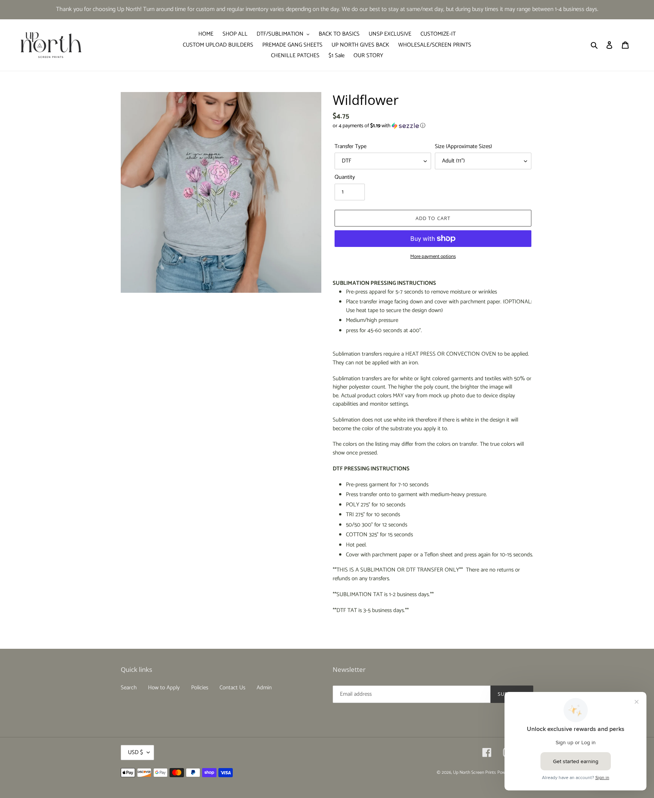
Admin (264, 687)
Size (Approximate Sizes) (463, 146)
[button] (379, 126)
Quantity (345, 177)
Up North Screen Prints (474, 772)
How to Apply (164, 687)
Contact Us (232, 687)
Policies (199, 687)
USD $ (135, 752)
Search (129, 687)
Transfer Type (350, 146)
